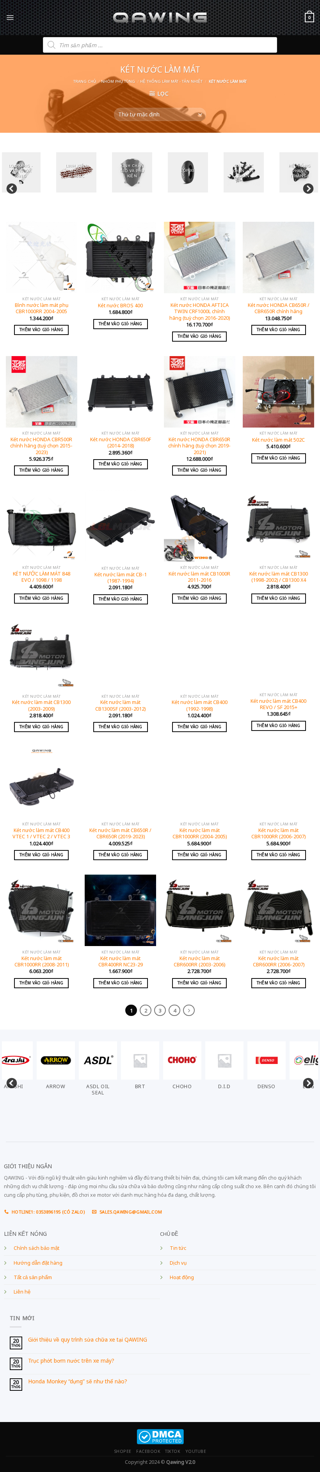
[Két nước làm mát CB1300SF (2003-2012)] (120, 654)
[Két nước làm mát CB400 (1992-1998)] (199, 654)
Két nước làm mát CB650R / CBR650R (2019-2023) (120, 833)
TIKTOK (172, 1451)
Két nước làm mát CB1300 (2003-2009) (41, 705)
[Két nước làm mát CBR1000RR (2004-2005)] (199, 782)
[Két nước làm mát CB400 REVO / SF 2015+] (278, 654)
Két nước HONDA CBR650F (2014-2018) (120, 443)
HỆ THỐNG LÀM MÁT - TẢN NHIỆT (171, 81)
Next (306, 187)
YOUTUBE (195, 1451)
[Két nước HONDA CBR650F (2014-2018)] (120, 392)
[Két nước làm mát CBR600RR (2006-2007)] (278, 910)
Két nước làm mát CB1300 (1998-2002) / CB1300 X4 (278, 577)
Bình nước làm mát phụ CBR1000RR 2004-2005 (41, 308)
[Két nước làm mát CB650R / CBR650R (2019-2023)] (120, 782)
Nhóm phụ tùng (118, 81)
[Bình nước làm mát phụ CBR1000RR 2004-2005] (41, 257)
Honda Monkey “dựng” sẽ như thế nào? (77, 1381)
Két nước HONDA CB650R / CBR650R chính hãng (278, 308)
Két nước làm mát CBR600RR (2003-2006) (199, 961)
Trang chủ (84, 81)
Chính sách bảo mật (36, 1248)
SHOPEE (123, 1451)
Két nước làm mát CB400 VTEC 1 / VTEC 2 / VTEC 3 (41, 833)
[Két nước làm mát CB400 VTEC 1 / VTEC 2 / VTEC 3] (41, 782)
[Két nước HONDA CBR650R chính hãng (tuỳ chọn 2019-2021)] (199, 392)
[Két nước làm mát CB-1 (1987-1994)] (120, 526)
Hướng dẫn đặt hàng (38, 1263)
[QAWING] (160, 17)
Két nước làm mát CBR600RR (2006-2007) (278, 961)
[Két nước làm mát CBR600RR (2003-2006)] (199, 910)
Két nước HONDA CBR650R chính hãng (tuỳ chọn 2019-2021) (199, 446)
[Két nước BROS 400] (120, 257)
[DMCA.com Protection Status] (160, 1436)
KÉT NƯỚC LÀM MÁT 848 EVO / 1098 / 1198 (41, 577)
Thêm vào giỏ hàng (41, 329)
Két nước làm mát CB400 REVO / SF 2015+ (278, 704)
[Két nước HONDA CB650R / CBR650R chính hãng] (278, 257)
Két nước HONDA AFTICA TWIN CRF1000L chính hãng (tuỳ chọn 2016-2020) (199, 311)
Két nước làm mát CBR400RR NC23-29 (120, 961)
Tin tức (178, 1248)
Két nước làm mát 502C (278, 440)
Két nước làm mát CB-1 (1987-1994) (120, 578)
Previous (10, 187)
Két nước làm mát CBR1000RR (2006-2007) (278, 833)
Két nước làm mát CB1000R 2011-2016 (199, 577)
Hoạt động (182, 1277)
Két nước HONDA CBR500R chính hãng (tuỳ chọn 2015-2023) (41, 446)
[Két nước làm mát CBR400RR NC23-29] (120, 910)
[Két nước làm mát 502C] (278, 392)
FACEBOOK (148, 1451)
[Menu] (10, 17)
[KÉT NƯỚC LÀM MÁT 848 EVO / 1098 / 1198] (41, 526)
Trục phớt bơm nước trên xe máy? (71, 1361)
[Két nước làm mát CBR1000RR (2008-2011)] (41, 910)
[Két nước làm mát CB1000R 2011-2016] (199, 526)
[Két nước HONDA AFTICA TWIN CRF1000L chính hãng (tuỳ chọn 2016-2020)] (199, 257)
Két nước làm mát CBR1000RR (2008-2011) (41, 961)
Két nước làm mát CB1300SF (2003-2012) (120, 705)
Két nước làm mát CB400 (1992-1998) (200, 705)
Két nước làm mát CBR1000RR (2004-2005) (199, 833)
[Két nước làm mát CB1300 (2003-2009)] (41, 654)
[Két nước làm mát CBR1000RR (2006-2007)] (278, 782)
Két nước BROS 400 (120, 306)
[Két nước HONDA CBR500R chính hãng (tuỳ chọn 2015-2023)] (41, 392)
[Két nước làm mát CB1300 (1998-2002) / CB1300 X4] (278, 526)
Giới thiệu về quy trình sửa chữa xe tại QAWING (87, 1340)
